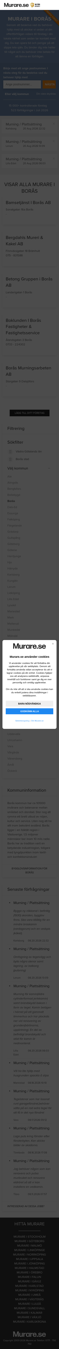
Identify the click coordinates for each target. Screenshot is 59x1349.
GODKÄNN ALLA (29, 711)
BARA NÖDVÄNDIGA (29, 703)
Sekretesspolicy (22, 721)
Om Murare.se (37, 721)
